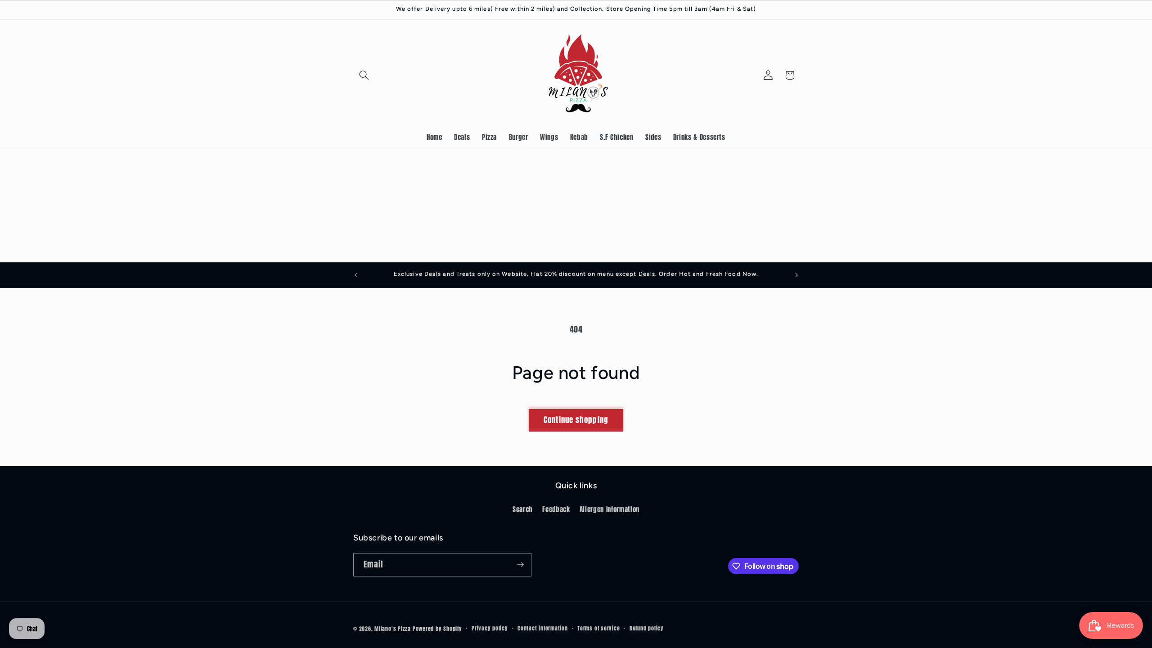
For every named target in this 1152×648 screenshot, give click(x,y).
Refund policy (647, 628)
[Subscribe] (520, 564)
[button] (364, 75)
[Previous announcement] (356, 275)
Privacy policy (490, 628)
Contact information (543, 628)
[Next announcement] (796, 275)
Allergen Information (609, 509)
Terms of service (598, 628)
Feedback (556, 509)
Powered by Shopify (437, 629)
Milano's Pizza (392, 629)
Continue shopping (576, 419)
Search (523, 509)
